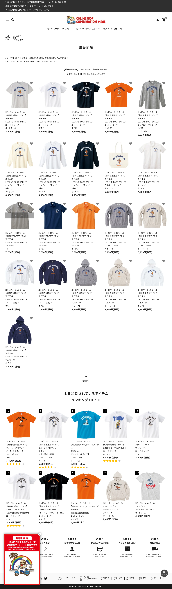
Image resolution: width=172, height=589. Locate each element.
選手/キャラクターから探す (58, 28)
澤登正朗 (19, 39)
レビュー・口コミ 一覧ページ (66, 578)
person (157, 19)
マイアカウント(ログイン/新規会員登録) (88, 578)
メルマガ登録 (130, 578)
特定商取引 (142, 578)
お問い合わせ (118, 578)
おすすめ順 (85, 69)
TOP (7, 35)
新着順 (104, 69)
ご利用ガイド (105, 578)
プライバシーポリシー (158, 578)
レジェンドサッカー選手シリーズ (13, 37)
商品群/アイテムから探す (86, 28)
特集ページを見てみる (113, 28)
